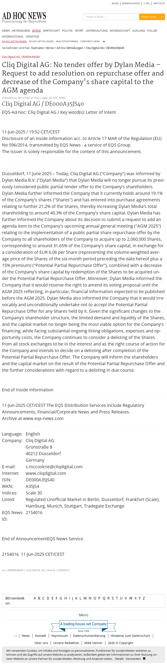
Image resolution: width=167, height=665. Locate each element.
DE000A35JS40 (31, 57)
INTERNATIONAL (13, 36)
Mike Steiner (93, 643)
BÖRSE (36, 31)
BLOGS (115, 3)
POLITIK (67, 31)
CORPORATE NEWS (90, 41)
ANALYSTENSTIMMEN (67, 41)
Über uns (41, 643)
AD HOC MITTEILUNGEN (14, 41)
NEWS (6, 31)
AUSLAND (138, 31)
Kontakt (40, 636)
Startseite (37, 48)
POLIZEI (152, 31)
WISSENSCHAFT (120, 31)
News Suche (149, 17)
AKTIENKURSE (21, 31)
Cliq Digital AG (11, 57)
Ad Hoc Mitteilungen (70, 48)
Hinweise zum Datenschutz (130, 636)
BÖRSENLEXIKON (131, 3)
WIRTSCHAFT (51, 31)
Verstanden (133, 659)
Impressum (59, 636)
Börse (50, 48)
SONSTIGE (32, 36)
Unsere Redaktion (66, 643)
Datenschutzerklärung (89, 636)
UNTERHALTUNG (97, 31)
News (26, 636)
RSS (147, 3)
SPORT (79, 31)
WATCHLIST (159, 3)
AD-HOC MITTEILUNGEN (41, 41)
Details (119, 659)
